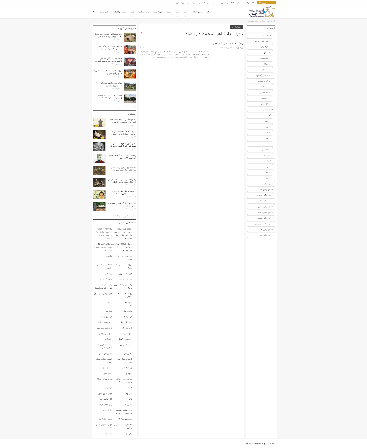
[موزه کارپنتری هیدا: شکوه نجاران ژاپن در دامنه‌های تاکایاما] (130, 98)
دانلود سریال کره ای (125, 339)
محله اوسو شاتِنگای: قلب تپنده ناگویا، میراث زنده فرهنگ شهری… (108, 60)
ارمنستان (265, 155)
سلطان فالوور (107, 373)
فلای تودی (108, 387)
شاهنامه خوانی (126, 387)
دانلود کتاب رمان (126, 344)
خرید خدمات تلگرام (105, 322)
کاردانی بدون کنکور (105, 393)
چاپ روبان (108, 311)
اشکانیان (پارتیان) (262, 75)
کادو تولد (129, 393)
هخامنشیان (264, 58)
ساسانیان (265, 69)
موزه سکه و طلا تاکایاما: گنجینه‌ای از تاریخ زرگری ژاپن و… (107, 72)
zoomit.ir (109, 256)
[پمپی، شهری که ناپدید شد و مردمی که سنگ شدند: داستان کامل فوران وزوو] (99, 182)
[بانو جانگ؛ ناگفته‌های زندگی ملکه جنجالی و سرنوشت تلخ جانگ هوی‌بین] (99, 134)
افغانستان (265, 149)
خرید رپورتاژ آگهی (182, 2)
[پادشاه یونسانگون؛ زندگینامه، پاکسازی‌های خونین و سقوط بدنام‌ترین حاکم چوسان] (130, 49)
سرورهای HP (127, 373)
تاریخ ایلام (264, 46)
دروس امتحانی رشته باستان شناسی (104, 346)
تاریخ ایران (267, 35)
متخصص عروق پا (125, 418)
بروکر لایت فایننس (125, 279)
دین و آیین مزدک (264, 212)
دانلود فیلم (108, 339)
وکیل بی (129, 433)
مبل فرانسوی (107, 410)
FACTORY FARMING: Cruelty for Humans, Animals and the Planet (104, 234)
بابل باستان (264, 104)
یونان (266, 166)
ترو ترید (109, 302)
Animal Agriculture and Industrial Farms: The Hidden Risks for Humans (123, 234)
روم (267, 172)
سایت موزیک (197, 2)
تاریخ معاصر (144, 12)
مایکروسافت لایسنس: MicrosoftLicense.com (123, 412)
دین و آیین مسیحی (264, 218)
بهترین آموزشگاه (106, 279)
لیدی (266, 178)
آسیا (185, 12)
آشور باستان (264, 92)
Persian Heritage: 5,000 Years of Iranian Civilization (103, 247)
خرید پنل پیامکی (106, 316)
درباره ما (247, 2)
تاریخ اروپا (267, 161)
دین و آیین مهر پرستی (263, 223)
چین (266, 121)
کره (267, 138)
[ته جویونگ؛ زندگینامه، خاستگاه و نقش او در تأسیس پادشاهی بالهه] (99, 122)
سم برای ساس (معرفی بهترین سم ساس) (124, 381)
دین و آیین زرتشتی (264, 195)
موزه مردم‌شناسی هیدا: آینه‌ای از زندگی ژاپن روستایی (109, 84)
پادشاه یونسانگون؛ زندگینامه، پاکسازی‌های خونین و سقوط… (110, 47)
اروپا (177, 12)
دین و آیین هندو (265, 229)
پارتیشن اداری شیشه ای (103, 293)
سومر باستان (264, 86)
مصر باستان (266, 109)
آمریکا (168, 12)
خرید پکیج (128, 316)
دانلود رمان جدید (126, 333)
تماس (172, 2)
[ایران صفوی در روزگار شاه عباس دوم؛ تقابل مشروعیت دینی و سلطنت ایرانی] (99, 170)
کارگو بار (129, 399)
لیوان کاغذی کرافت (105, 404)
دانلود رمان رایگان (105, 333)
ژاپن (267, 132)
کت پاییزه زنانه (126, 404)
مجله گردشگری (119, 12)
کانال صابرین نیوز (106, 399)
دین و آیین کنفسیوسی (263, 201)
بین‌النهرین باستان (264, 81)
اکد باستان (264, 98)
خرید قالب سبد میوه (104, 328)
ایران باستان (197, 12)
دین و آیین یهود (265, 235)
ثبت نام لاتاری (127, 311)
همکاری (239, 2)
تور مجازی (215, 2)
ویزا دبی (109, 433)
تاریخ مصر (157, 12)
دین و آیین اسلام (264, 183)
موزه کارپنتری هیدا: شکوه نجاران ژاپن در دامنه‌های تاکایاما (109, 96)
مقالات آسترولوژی (105, 418)
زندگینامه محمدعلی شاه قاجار (228, 44)
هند (267, 144)
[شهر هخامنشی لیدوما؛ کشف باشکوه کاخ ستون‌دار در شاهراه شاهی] (130, 37)
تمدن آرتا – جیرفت (261, 41)
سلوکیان (265, 64)
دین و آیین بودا (265, 189)
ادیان (132, 12)
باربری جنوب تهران (125, 273)
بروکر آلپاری (108, 273)
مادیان (266, 52)
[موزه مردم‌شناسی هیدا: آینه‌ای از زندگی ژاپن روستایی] (130, 86)
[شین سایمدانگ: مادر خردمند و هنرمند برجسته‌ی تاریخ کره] (99, 194)
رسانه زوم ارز (107, 367)
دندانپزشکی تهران (105, 353)
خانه (253, 2)
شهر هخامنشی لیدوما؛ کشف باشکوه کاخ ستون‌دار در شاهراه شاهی (107, 35)
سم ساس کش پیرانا (104, 379)
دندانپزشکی (128, 353)
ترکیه (266, 126)
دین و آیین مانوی (264, 206)
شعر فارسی (103, 12)
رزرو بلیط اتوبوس (126, 367)
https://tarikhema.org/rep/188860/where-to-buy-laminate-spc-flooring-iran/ (115, 247)
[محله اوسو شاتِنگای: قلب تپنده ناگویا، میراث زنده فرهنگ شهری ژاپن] (130, 61)
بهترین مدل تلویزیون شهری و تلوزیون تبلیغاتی (103, 286)
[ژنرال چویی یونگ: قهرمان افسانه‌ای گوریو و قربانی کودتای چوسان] (99, 206)
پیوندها (206, 2)
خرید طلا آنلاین (126, 328)
